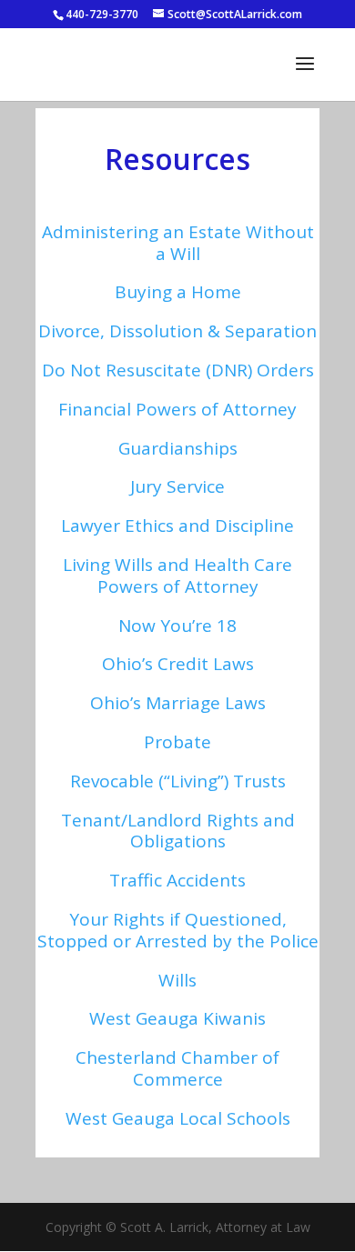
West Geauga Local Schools (178, 1118)
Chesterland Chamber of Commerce (177, 1068)
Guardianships (178, 448)
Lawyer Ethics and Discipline (177, 525)
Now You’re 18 (177, 625)
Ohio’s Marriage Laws (178, 703)
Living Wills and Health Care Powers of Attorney (177, 575)
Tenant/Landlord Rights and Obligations (178, 831)
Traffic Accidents (177, 880)
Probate (177, 742)
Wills (177, 980)
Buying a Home (178, 292)
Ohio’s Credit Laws (178, 664)
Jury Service (177, 486)
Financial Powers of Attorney (177, 409)
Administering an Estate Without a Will (178, 242)
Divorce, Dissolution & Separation (177, 331)
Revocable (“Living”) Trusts (178, 781)
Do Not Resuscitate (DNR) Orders (178, 370)
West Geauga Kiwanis (177, 1018)
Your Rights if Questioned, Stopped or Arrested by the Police (178, 930)
